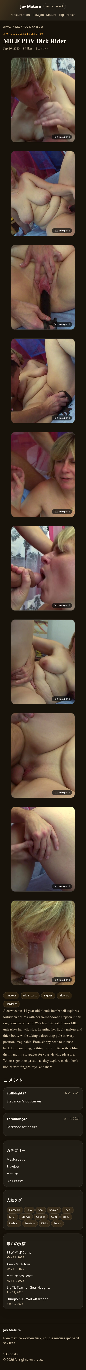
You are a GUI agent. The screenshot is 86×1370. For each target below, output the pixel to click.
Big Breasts (67, 15)
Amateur (11, 995)
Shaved (53, 1210)
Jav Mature (30, 6)
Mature (51, 15)
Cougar (40, 1216)
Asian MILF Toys (18, 1264)
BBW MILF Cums (19, 1252)
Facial (67, 1210)
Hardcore (11, 1004)
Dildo (44, 1223)
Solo (29, 1210)
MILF (12, 1216)
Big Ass (48, 995)
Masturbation (20, 15)
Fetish (57, 1223)
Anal (40, 1210)
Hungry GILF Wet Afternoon (28, 1299)
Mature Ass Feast (20, 1276)
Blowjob (38, 15)
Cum (54, 1216)
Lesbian (13, 1223)
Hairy (66, 1216)
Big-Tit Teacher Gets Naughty (28, 1287)
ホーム (7, 26)
